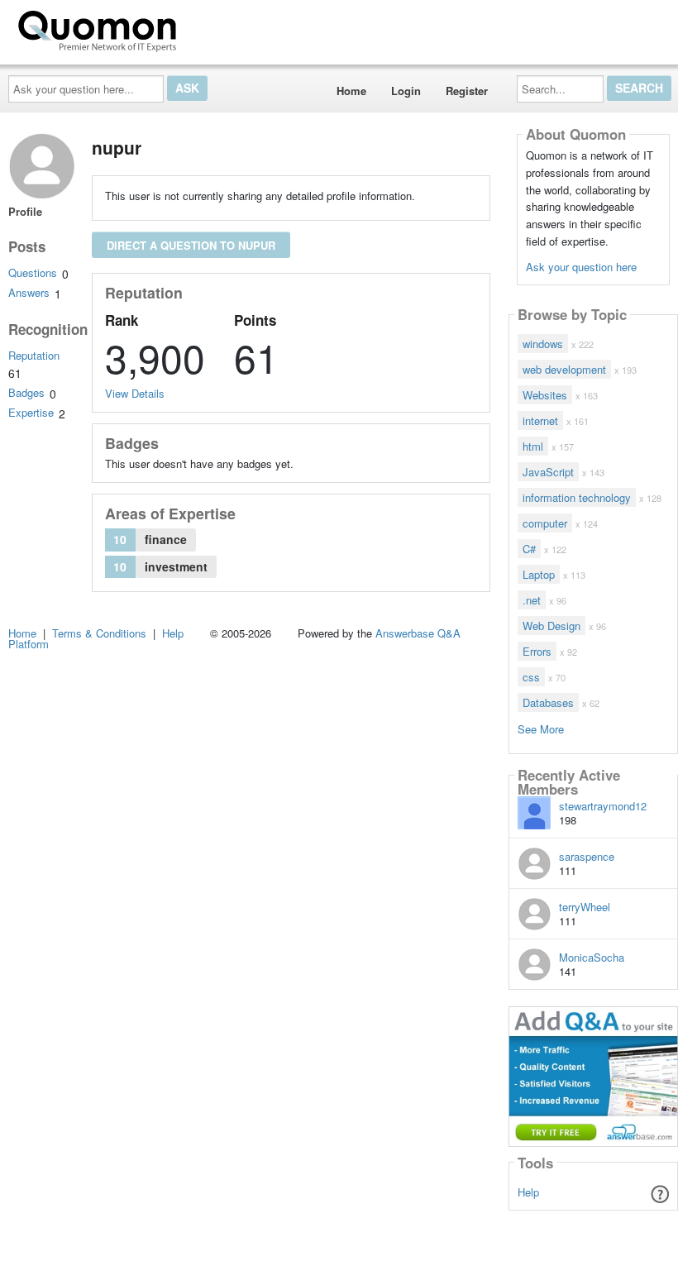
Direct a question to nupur (191, 245)
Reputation (34, 355)
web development (564, 369)
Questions (32, 272)
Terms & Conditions (99, 633)
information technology (577, 497)
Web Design (551, 625)
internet (540, 420)
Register (467, 90)
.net (532, 600)
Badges (26, 392)
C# (529, 548)
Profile (25, 211)
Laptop (539, 574)
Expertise (31, 412)
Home (351, 90)
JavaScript (548, 472)
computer (545, 523)
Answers (29, 292)
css (531, 677)
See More (541, 728)
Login (406, 90)
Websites (545, 395)
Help (528, 1192)
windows (543, 343)
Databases (548, 702)
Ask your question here (581, 267)
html (533, 446)
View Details (135, 393)
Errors (537, 651)
